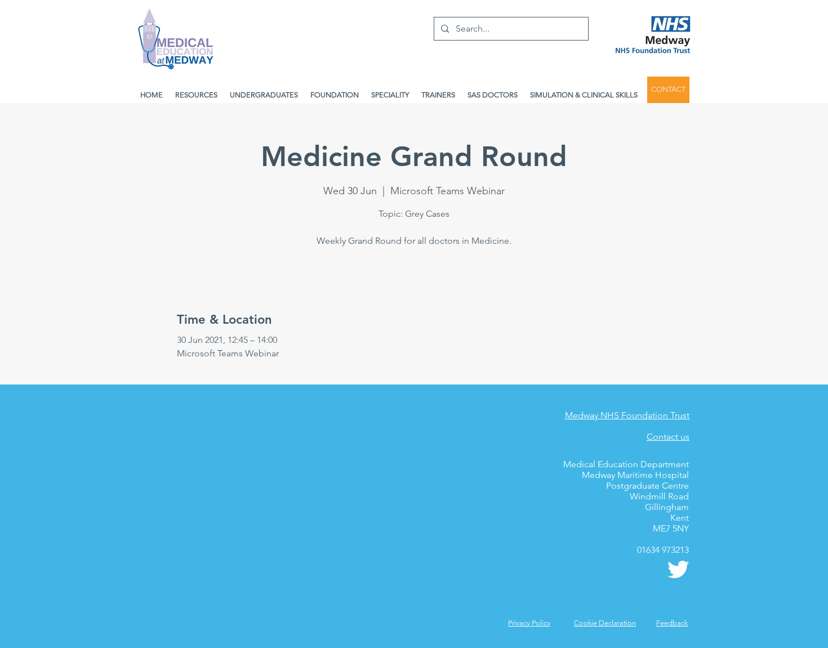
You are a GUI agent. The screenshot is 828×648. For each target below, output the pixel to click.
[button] (672, 623)
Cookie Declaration (605, 623)
